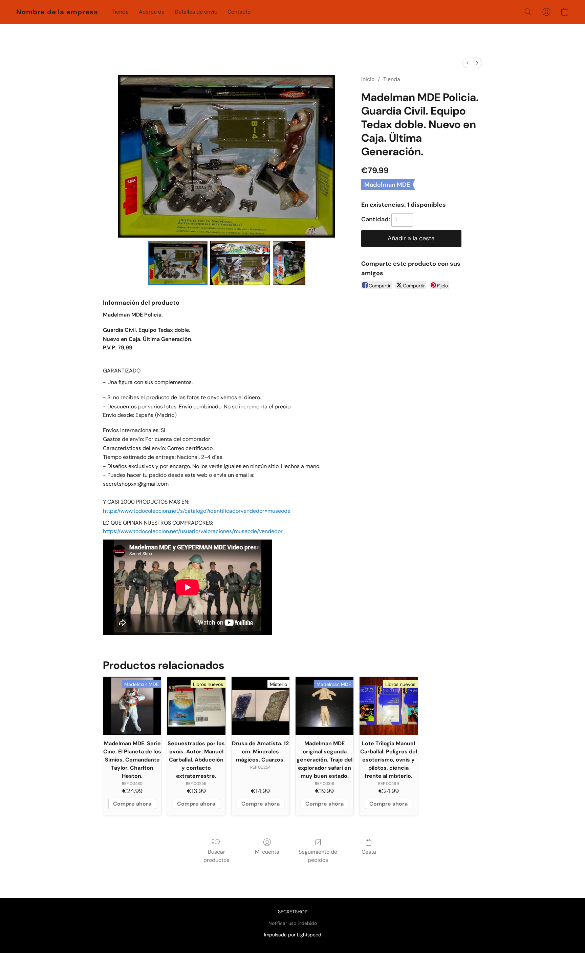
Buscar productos (216, 856)
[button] (57, 11)
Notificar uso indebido (292, 923)
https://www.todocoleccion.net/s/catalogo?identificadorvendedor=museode (196, 510)
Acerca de (152, 11)
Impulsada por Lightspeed (292, 935)
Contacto (239, 11)
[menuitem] (467, 63)
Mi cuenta (267, 851)
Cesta (369, 851)
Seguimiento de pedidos (318, 856)
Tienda (120, 11)
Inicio (367, 79)
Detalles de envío (196, 11)
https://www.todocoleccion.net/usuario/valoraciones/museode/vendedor (193, 531)
